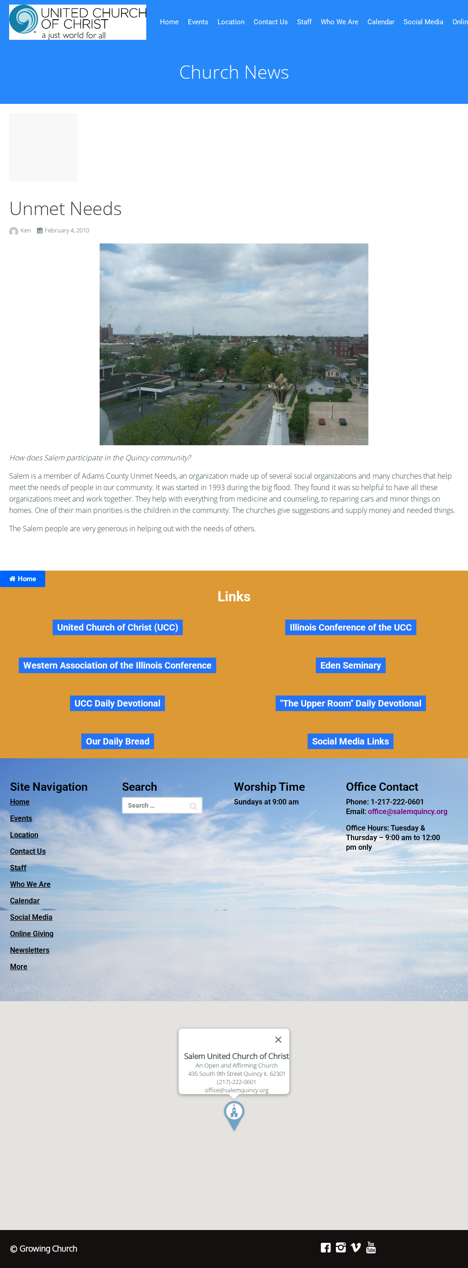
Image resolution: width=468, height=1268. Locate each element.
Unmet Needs (65, 208)
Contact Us (271, 22)
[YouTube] (371, 1247)
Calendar (380, 22)
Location (231, 22)
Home (169, 22)
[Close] (278, 1040)
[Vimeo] (356, 1247)
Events (198, 22)
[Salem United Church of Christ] (77, 22)
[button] (251, 1133)
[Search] (193, 806)
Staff (304, 22)
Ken (26, 230)
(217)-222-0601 (236, 1082)
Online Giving (31, 933)
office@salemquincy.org (407, 811)
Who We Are (339, 22)
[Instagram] (340, 1247)
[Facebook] (325, 1247)
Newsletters (29, 950)
